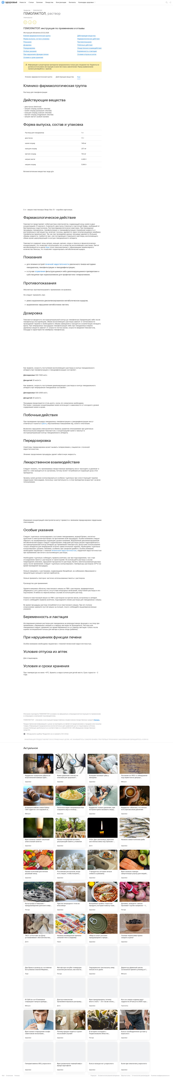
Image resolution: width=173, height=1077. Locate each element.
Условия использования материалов (108, 1075)
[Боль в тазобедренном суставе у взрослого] (135, 1025)
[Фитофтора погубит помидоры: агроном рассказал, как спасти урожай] (70, 961)
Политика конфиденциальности (160, 1075)
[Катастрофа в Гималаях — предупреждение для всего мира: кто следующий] (38, 897)
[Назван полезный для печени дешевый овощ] (38, 865)
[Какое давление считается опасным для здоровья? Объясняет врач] (70, 769)
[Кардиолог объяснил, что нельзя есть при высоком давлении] (135, 801)
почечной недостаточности (57, 264)
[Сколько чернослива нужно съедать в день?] (135, 929)
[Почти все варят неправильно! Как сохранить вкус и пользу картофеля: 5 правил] (70, 801)
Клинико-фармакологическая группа (36, 36)
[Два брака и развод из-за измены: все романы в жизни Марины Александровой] (38, 961)
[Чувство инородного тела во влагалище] (70, 897)
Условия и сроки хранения (33, 57)
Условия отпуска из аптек (86, 54)
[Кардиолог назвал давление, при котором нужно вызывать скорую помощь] (103, 801)
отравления (40, 271)
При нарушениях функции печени (35, 54)
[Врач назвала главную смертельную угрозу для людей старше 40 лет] (135, 865)
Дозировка (27, 45)
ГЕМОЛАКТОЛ (37, 10)
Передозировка (29, 48)
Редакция (93, 1075)
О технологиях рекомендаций (140, 1075)
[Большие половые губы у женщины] (103, 769)
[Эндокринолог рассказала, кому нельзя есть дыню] (103, 961)
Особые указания (29, 51)
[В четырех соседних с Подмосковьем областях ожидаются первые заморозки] (103, 1025)
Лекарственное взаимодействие (89, 48)
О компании (9, 1075)
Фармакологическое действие (88, 39)
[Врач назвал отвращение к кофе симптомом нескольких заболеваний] (38, 1025)
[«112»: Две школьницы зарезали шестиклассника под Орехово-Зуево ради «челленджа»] (103, 833)
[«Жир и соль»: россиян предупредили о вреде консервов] (103, 929)
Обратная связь (125, 1075)
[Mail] (3, 2)
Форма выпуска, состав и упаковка (36, 39)
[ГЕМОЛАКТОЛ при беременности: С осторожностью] (25, 23)
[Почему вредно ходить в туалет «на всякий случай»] (70, 1025)
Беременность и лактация (87, 51)
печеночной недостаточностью (64, 551)
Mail (3, 1075)
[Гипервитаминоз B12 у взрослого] (38, 1057)
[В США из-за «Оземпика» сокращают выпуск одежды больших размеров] (38, 993)
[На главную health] (10, 2)
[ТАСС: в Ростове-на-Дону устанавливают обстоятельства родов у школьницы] (38, 929)
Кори (47, 247)
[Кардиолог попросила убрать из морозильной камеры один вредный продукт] (38, 769)
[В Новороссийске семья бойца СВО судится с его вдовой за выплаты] (38, 801)
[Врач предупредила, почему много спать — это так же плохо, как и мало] (103, 993)
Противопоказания (84, 42)
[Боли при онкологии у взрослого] (135, 1057)
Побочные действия (84, 45)
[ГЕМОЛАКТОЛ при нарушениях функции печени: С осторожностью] (34, 23)
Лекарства (27, 10)
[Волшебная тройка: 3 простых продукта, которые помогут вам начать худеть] (103, 897)
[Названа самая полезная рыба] (135, 833)
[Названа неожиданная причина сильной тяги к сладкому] (70, 929)
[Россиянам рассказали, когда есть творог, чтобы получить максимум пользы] (70, 865)
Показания (27, 42)
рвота (44, 423)
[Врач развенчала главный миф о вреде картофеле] (70, 1057)
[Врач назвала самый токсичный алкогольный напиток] (38, 833)
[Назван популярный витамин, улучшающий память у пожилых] (70, 833)
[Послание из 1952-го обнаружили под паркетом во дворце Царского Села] (135, 769)
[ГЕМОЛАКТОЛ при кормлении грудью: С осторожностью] (30, 23)
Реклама (17, 1075)
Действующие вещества (86, 36)
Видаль (96, 720)
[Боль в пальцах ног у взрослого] (103, 1057)
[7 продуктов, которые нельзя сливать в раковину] (103, 865)
